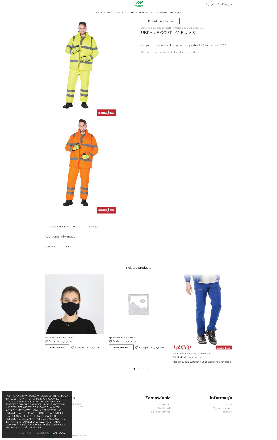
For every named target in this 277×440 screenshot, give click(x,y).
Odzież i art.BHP (165, 28)
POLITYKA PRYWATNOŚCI (34, 432)
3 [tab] (134, 369)
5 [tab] (143, 368)
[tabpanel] (74, 313)
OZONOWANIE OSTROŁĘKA (166, 12)
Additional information (64, 226)
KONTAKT (144, 12)
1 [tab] (124, 368)
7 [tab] (153, 368)
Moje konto (165, 404)
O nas (229, 404)
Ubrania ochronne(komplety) (190, 28)
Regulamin (226, 411)
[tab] (64, 226)
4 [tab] (138, 368)
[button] (160, 21)
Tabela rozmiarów (223, 408)
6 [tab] (148, 368)
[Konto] (212, 4)
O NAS (133, 12)
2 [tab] (129, 368)
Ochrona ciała (148, 28)
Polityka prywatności (160, 411)
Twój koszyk (164, 408)
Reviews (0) (91, 226)
